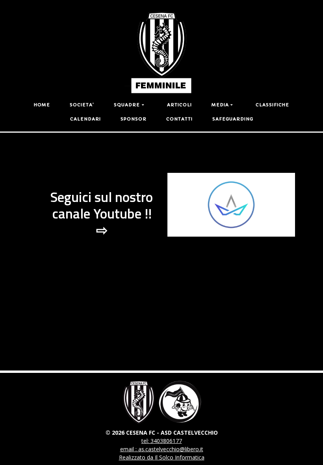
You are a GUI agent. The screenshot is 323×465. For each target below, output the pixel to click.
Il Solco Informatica (179, 457)
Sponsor (134, 119)
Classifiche (272, 104)
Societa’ (82, 104)
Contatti (179, 119)
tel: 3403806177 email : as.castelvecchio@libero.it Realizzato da (161, 449)
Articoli (179, 104)
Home (42, 104)
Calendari (85, 119)
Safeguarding (232, 119)
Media (220, 104)
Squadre (127, 104)
